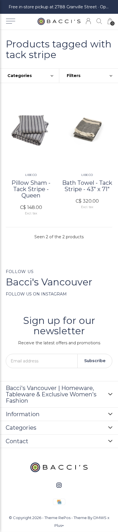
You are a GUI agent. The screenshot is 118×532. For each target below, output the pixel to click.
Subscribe (94, 360)
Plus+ (59, 525)
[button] (10, 21)
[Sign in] (88, 21)
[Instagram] (59, 485)
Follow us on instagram (36, 294)
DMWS (100, 517)
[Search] (99, 21)
